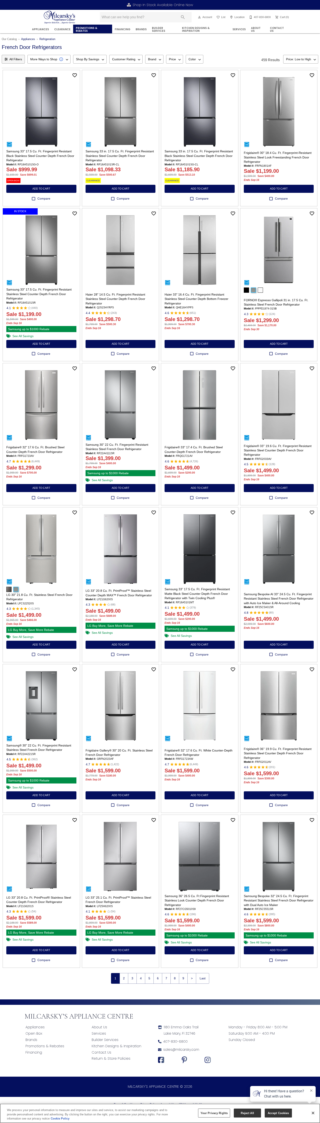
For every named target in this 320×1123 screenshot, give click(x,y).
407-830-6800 (175, 1041)
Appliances (40, 29)
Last (202, 978)
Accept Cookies (278, 1113)
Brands (141, 29)
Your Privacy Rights (214, 1113)
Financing (33, 1052)
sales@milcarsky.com (181, 1049)
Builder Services (158, 29)
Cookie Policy (60, 1118)
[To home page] (59, 17)
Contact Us (277, 29)
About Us (256, 29)
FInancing (122, 29)
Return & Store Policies (111, 1058)
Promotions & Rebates (86, 29)
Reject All (247, 1113)
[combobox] (49, 59)
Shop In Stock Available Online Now (163, 4)
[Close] (313, 1113)
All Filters (15, 59)
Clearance (62, 29)
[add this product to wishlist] (74, 75)
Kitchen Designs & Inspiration (196, 29)
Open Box (33, 1033)
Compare (43, 198)
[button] (199, 17)
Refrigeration (47, 39)
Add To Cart (41, 188)
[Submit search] (183, 17)
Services (239, 29)
